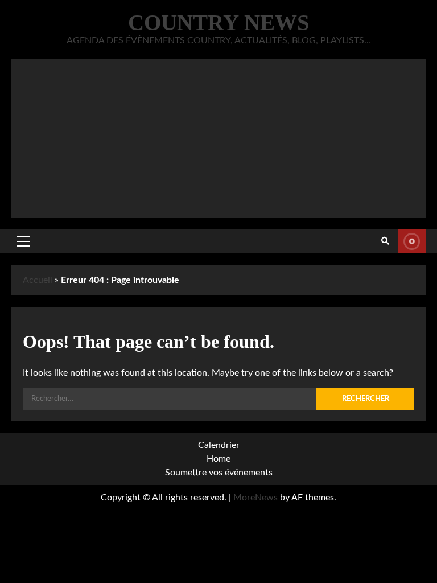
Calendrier (219, 445)
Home (218, 458)
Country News (219, 22)
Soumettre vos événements (219, 472)
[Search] (385, 241)
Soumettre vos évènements (412, 241)
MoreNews (255, 497)
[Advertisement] (218, 138)
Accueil (37, 280)
